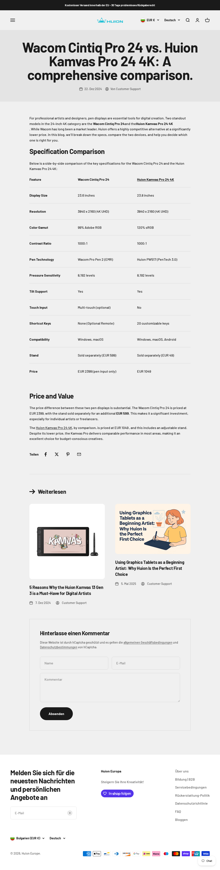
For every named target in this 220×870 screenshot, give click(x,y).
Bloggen (181, 819)
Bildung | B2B (185, 779)
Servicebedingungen (191, 787)
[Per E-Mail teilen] (79, 454)
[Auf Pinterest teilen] (68, 454)
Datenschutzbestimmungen (58, 647)
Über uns (182, 771)
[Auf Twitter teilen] (56, 454)
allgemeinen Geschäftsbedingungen (148, 642)
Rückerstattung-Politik (192, 795)
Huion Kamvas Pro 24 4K (54, 428)
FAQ (178, 811)
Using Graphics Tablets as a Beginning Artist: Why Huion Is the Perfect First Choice (149, 568)
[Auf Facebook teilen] (45, 454)
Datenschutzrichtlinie (191, 803)
